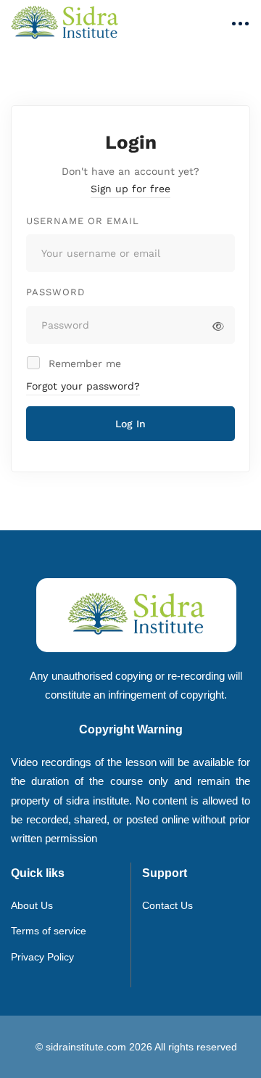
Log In (130, 423)
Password (55, 292)
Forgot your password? (83, 386)
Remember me (83, 363)
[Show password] (218, 326)
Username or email (82, 220)
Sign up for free (130, 188)
